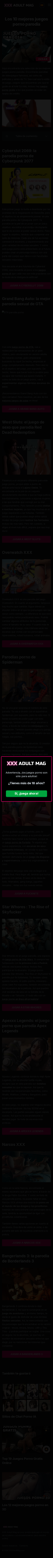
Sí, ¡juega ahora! (26, 793)
